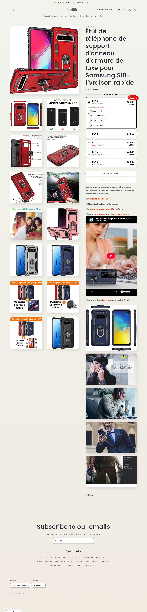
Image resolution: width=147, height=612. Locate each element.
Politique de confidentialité (47, 561)
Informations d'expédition (62, 565)
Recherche (44, 557)
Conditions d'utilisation (86, 565)
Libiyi (26, 593)
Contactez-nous (76, 557)
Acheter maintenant (111, 180)
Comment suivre (92, 557)
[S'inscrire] (91, 541)
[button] (12, 9)
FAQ (104, 557)
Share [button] (90, 495)
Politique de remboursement (97, 561)
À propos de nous (58, 557)
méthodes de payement (72, 561)
